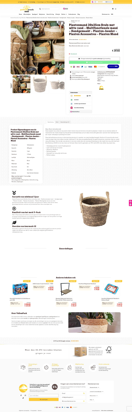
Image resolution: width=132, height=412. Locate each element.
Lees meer (86, 46)
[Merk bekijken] (101, 89)
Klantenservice (106, 14)
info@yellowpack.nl (67, 397)
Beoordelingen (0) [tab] (65, 122)
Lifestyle (57, 14)
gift (101, 79)
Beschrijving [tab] (51, 122)
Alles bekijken (27, 14)
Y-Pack (73, 22)
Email (63, 393)
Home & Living (50, 14)
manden (25, 318)
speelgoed (38, 316)
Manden (116, 75)
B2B (112, 14)
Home (20, 14)
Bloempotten (101, 75)
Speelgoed (35, 14)
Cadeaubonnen (72, 14)
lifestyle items (24, 323)
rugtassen (45, 323)
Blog (79, 14)
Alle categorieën (109, 73)
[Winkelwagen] (115, 9)
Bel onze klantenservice (68, 401)
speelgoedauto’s (53, 316)
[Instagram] (25, 395)
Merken (63, 14)
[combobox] (49, 9)
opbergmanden (34, 318)
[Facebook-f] (21, 395)
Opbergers (100, 77)
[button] (73, 393)
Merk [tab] (57, 122)
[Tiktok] (23, 398)
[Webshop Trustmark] (65, 9)
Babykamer (42, 14)
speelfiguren (45, 316)
